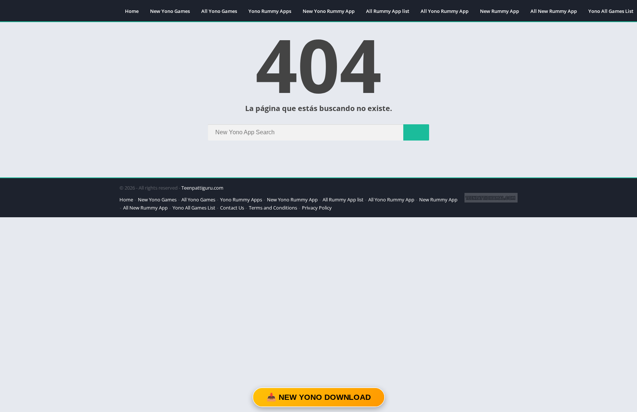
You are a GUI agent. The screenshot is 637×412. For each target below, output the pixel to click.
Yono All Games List (194, 207)
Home (132, 11)
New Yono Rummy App (329, 11)
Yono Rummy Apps (269, 11)
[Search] (416, 132)
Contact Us (232, 207)
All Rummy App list (387, 11)
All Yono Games (219, 11)
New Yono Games (170, 11)
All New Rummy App (553, 11)
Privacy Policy (317, 207)
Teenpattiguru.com (202, 187)
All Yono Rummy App (445, 11)
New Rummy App (499, 11)
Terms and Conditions (273, 207)
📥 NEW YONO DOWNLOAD (318, 397)
